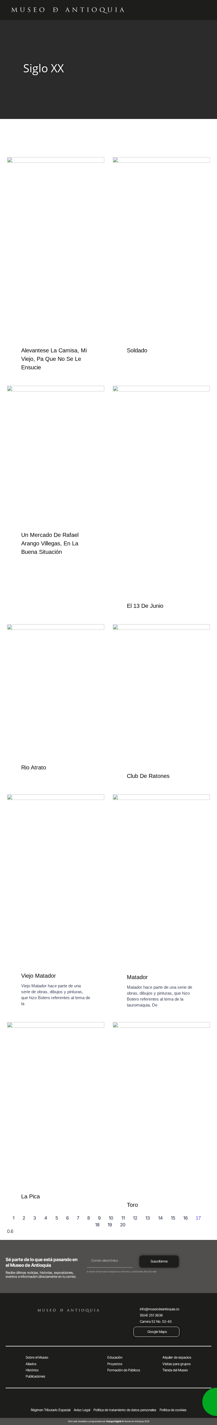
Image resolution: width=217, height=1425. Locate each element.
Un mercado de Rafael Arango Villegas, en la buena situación (50, 543)
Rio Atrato (33, 767)
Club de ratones (148, 776)
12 (135, 1218)
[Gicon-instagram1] (100, 1400)
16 (185, 1218)
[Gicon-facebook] (85, 1400)
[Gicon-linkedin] (132, 1400)
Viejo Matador (38, 976)
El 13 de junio (145, 606)
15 (173, 1218)
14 (160, 1218)
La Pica (30, 1196)
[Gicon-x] (92, 1400)
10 (111, 1218)
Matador (137, 977)
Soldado (137, 350)
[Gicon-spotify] (124, 1400)
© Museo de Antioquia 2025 (127, 1421)
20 (122, 1224)
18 (97, 1224)
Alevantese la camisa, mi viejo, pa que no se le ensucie (54, 358)
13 (148, 1218)
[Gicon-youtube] (108, 1400)
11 (123, 1218)
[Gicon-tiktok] (116, 1400)
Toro (132, 1205)
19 (110, 1224)
